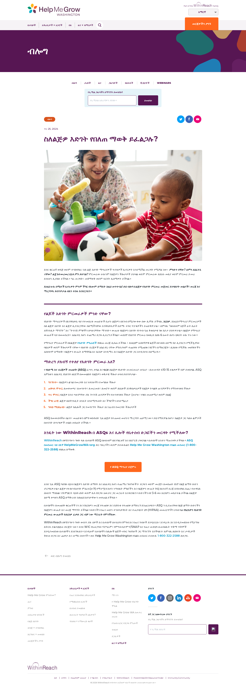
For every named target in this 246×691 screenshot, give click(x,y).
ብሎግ (74, 82)
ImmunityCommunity (179, 678)
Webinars (164, 82)
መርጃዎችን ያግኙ (201, 23)
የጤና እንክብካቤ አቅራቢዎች (82, 595)
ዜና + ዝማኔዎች (85, 25)
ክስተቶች (129, 82)
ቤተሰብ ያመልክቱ (77, 608)
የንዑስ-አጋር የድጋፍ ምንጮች (125, 623)
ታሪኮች (87, 82)
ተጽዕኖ (115, 629)
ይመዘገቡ (148, 100)
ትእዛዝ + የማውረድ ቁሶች (81, 621)
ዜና (100, 82)
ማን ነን (115, 595)
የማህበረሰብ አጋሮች (78, 601)
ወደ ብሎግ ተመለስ (61, 556)
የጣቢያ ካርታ (107, 678)
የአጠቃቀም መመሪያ (78, 678)
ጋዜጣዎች (113, 82)
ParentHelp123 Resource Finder (148, 678)
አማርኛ (202, 12)
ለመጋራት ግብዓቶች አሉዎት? (83, 614)
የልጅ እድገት (33, 621)
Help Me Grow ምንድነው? (42, 595)
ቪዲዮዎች (145, 82)
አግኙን (63, 678)
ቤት (55, 678)
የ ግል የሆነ (94, 678)
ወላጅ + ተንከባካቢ (36, 627)
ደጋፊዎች (116, 636)
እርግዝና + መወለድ (36, 634)
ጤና (29, 601)
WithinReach (123, 678)
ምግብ (30, 608)
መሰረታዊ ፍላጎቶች (36, 614)
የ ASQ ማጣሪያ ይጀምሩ (123, 466)
